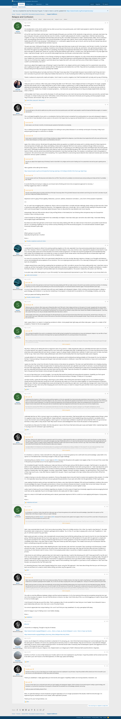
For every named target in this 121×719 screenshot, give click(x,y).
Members (39, 4)
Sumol (14, 19)
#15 (107, 666)
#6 (107, 301)
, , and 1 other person (36, 100)
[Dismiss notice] (107, 11)
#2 (107, 81)
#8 (107, 393)
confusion (29, 19)
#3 (107, 104)
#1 (107, 23)
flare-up (35, 19)
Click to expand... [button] (66, 344)
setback (65, 19)
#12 (107, 621)
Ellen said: (27, 397)
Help (47, 4)
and (32, 502)
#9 (107, 434)
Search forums (22, 7)
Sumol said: (28, 108)
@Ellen (56, 460)
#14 (107, 652)
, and (32, 275)
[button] (34, 4)
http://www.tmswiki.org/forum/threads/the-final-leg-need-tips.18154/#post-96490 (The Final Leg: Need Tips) (55, 171)
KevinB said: (28, 305)
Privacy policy (95, 717)
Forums (21, 4)
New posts (14, 7)
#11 (107, 574)
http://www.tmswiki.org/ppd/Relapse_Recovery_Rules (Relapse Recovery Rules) (46, 634)
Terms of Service (87, 717)
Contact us (79, 717)
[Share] (105, 23)
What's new (29, 4)
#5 (107, 279)
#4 (107, 245)
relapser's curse (58, 19)
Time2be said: (28, 669)
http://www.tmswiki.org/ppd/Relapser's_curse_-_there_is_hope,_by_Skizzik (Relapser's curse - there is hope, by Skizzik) (58, 631)
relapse (40, 19)
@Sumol (26, 624)
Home (15, 4)
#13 (107, 638)
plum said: (27, 282)
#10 (107, 506)
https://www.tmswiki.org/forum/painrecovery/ (80, 11)
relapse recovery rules (48, 19)
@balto (43, 460)
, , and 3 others (36, 241)
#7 (107, 327)
